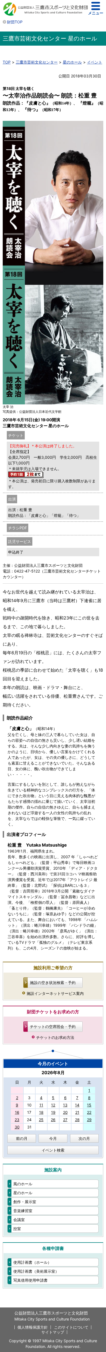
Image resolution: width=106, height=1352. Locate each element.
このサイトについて (71, 1327)
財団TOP (15, 22)
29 (89, 1119)
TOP (7, 62)
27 (65, 1119)
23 (17, 1119)
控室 (17, 1228)
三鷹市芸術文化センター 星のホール (50, 38)
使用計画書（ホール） (32, 1262)
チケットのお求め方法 (55, 1037)
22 (89, 1112)
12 (53, 1105)
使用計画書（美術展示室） (36, 1271)
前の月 (21, 1138)
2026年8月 (53, 1072)
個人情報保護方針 (32, 1327)
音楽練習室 (22, 1210)
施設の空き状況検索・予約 (53, 982)
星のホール (72, 62)
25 (41, 1119)
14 (77, 1105)
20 (65, 1112)
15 (89, 1105)
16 (17, 1112)
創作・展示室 (24, 1201)
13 (65, 1105)
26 (53, 1119)
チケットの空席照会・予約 (53, 1026)
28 (77, 1119)
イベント (94, 62)
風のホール (22, 1183)
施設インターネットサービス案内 (55, 993)
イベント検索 (53, 1150)
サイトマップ (52, 1332)
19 (53, 1112)
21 (77, 1112)
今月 (53, 1138)
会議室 (19, 1219)
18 (41, 1112)
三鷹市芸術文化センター (37, 62)
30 (17, 1127)
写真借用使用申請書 (30, 1280)
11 (41, 1105)
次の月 (84, 1138)
